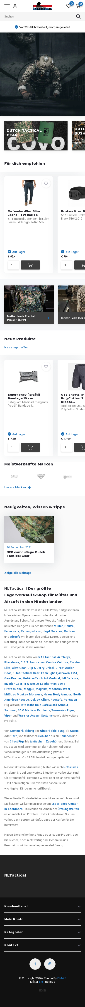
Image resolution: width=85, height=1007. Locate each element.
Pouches (65, 736)
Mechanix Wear (59, 689)
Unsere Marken (15, 487)
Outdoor (69, 631)
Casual (74, 730)
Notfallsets (70, 767)
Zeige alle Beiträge (18, 573)
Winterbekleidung (51, 730)
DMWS (61, 978)
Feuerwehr (11, 631)
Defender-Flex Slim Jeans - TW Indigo (24, 213)
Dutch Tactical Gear (26, 673)
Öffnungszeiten (68, 809)
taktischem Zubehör (44, 741)
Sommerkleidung (22, 730)
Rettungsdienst (31, 631)
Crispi (50, 668)
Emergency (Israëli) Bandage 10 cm (24, 396)
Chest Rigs (17, 741)
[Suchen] (78, 16)
